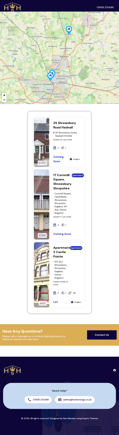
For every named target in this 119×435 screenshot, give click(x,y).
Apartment (78, 175)
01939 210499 (105, 7)
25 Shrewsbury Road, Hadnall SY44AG (66, 134)
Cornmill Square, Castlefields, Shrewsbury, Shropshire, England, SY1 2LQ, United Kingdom (63, 203)
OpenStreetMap (114, 103)
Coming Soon (62, 234)
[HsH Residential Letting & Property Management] (12, 7)
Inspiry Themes (90, 418)
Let (55, 302)
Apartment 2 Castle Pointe (61, 252)
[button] (69, 30)
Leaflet (106, 103)
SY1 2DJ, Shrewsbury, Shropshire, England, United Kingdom (61, 269)
